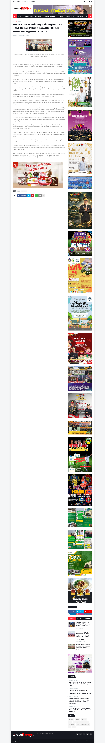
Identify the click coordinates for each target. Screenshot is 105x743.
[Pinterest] (32, 195)
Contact (82, 741)
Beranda (15, 21)
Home (14, 1)
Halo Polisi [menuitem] (70, 16)
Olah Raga (23, 191)
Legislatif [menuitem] (38, 16)
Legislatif (84, 719)
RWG (20, 741)
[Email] (40, 195)
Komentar (88, 618)
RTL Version (32, 1)
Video (74, 727)
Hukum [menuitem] (61, 16)
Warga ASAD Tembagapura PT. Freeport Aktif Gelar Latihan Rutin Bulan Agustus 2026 (80, 684)
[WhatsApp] (36, 195)
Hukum (77, 719)
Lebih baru (16, 200)
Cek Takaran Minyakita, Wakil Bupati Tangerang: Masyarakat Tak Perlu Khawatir (83, 625)
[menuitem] (15, 16)
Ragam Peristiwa (85, 724)
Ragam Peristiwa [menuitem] (49, 16)
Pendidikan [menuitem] (79, 16)
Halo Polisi (71, 719)
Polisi (78, 724)
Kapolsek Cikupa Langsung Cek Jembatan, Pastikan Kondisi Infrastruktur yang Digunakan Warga (80, 692)
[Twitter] (29, 195)
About (19, 1)
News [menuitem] (19, 16)
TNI (69, 727)
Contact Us (25, 1)
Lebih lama (62, 200)
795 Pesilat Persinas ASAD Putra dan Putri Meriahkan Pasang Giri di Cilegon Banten (83, 647)
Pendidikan (71, 724)
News (19, 21)
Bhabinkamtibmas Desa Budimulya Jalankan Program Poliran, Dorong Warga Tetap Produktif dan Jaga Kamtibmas (79, 701)
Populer (71, 618)
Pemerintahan (84, 722)
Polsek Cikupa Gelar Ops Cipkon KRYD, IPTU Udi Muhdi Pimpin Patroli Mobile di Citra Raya (79, 710)
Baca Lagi (80, 618)
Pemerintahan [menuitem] (28, 16)
